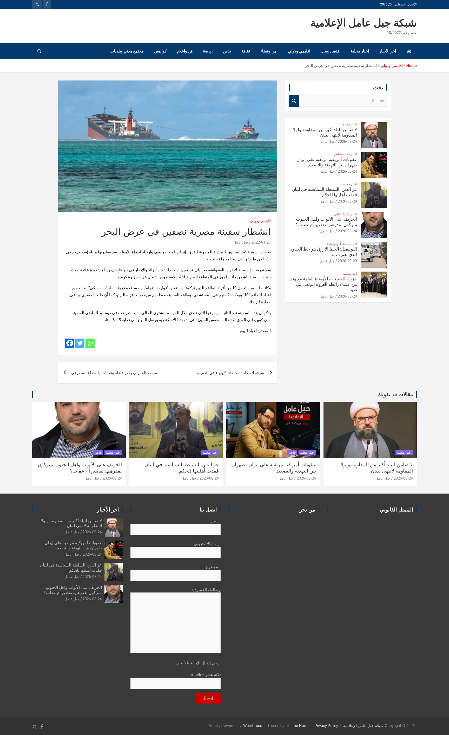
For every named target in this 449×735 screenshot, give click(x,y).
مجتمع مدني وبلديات (127, 51)
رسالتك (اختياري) (206, 589)
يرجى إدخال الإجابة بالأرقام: (198, 663)
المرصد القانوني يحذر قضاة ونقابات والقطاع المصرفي (115, 372)
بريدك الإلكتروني (207, 544)
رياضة (208, 51)
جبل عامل (240, 242)
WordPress (252, 725)
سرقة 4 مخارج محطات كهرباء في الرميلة (230, 372)
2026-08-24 (347, 141)
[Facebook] (69, 343)
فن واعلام (185, 51)
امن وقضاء (269, 51)
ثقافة (246, 51)
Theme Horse (297, 725)
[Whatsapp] (90, 343)
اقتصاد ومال (330, 51)
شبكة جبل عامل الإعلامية (364, 23)
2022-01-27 (261, 242)
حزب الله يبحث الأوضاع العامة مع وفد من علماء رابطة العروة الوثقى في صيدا (323, 284)
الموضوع (213, 566)
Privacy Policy (326, 725)
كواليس (160, 51)
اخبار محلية (360, 51)
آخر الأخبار (387, 51)
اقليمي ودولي (299, 51)
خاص (227, 51)
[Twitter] (79, 343)
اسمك (215, 521)
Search (294, 101)
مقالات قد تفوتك (395, 394)
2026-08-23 (347, 261)
